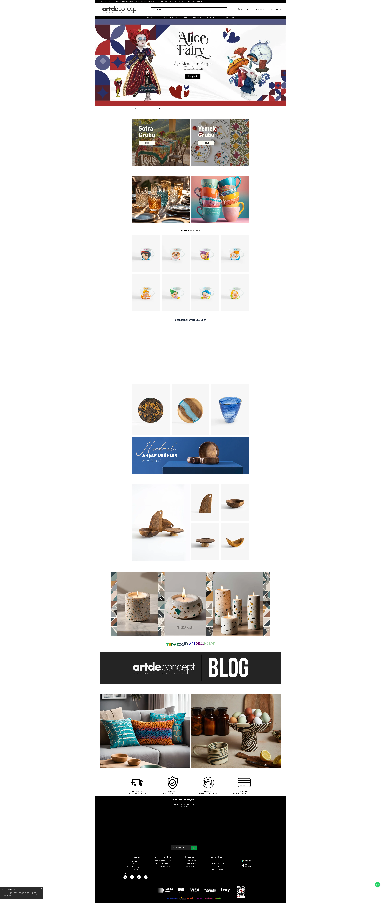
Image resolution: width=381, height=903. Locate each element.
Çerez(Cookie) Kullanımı (163, 863)
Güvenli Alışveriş (190, 863)
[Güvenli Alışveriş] (172, 782)
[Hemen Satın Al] (151, 409)
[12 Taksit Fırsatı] (244, 782)
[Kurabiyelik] (205, 541)
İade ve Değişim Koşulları (163, 860)
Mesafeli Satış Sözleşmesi (163, 866)
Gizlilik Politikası (135, 864)
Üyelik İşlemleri (190, 866)
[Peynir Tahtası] (205, 502)
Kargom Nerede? (218, 869)
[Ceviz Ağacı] (161, 522)
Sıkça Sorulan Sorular (218, 863)
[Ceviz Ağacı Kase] (235, 502)
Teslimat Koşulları (190, 860)
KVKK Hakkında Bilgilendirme (135, 867)
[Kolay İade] (208, 782)
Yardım (218, 866)
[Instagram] (132, 877)
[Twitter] (125, 877)
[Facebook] (146, 877)
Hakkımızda (135, 861)
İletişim (135, 869)
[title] (161, 142)
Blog (218, 860)
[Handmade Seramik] (236, 731)
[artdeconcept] (190, 455)
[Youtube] (139, 877)
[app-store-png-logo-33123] (246, 863)
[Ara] (154, 9)
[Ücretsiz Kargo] (137, 782)
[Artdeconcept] (190, 62)
